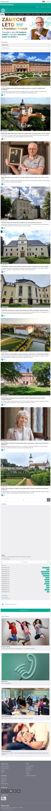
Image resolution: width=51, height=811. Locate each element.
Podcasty (3, 781)
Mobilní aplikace (5, 783)
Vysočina (47, 589)
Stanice (3, 770)
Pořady (14, 14)
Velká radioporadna (6, 716)
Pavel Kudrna (5, 597)
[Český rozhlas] (5, 1)
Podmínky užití (15, 807)
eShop (2, 771)
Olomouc (47, 579)
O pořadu (4, 504)
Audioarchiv (21, 14)
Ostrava (47, 581)
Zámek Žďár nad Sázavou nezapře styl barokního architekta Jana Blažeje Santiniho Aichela (25, 310)
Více (48, 14)
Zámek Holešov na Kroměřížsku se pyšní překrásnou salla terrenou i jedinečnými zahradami (25, 354)
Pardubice (47, 583)
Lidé (33, 14)
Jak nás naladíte (29, 766)
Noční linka (4, 681)
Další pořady (5, 616)
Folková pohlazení (6, 751)
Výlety (3, 555)
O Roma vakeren (6, 646)
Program (8, 14)
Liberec (47, 577)
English (21, 807)
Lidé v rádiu (28, 770)
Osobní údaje (8, 807)
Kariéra (27, 771)
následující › (48, 500)
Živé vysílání (4, 778)
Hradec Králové (45, 573)
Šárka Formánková (6, 598)
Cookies (2, 807)
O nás (43, 14)
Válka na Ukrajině (5, 766)
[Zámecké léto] (25, 28)
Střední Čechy (46, 567)
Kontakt (28, 773)
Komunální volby (5, 768)
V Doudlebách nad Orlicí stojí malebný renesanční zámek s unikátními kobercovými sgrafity (25, 266)
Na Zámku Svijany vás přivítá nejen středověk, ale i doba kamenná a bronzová (21, 222)
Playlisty (28, 14)
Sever (48, 587)
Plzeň (48, 585)
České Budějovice (45, 571)
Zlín (48, 591)
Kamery (38, 14)
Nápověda (28, 768)
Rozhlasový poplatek (31, 775)
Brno (48, 569)
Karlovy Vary (46, 575)
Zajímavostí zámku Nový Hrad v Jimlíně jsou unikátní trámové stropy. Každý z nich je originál (25, 133)
